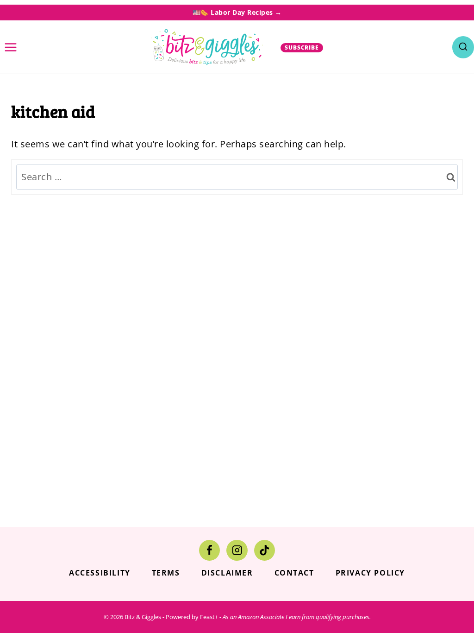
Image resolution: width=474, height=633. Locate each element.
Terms (166, 573)
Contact (294, 573)
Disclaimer (227, 573)
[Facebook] (209, 550)
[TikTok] (264, 550)
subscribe (302, 47)
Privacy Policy (370, 573)
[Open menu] (11, 47)
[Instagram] (236, 550)
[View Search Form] (463, 47)
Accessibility (100, 573)
